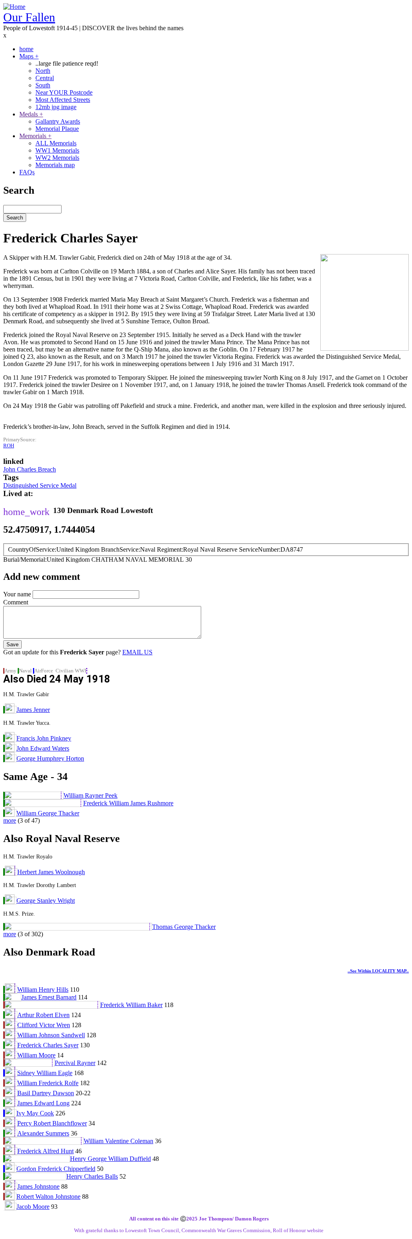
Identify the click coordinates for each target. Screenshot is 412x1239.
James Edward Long (43, 1103)
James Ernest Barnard (48, 997)
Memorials (35, 135)
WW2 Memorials (57, 157)
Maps (29, 56)
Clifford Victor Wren (43, 1025)
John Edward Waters (42, 748)
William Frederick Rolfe (47, 1083)
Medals (31, 114)
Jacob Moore (32, 1206)
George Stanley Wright (45, 900)
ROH (8, 446)
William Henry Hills (42, 989)
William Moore (36, 1055)
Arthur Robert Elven (43, 1014)
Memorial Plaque (57, 128)
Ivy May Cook (35, 1113)
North (42, 70)
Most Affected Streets (62, 99)
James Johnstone (38, 1186)
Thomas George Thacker (184, 926)
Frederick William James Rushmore (128, 803)
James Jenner (33, 709)
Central (44, 77)
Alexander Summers (43, 1133)
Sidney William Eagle (44, 1072)
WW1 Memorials (57, 150)
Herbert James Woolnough (51, 872)
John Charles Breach (29, 469)
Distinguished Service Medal (39, 485)
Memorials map (55, 164)
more (9, 820)
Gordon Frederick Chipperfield (55, 1168)
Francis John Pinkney (43, 738)
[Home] (14, 6)
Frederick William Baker (131, 1004)
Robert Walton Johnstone (48, 1196)
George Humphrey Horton (50, 758)
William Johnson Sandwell (51, 1035)
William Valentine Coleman (118, 1141)
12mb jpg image (55, 106)
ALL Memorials (55, 143)
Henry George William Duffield (110, 1158)
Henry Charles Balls (92, 1176)
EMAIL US (137, 652)
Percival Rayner (75, 1062)
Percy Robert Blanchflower (52, 1123)
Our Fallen (29, 17)
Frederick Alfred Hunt (45, 1151)
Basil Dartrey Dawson (45, 1093)
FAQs (27, 172)
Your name (17, 594)
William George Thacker (47, 813)
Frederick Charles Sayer (47, 1045)
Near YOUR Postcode (64, 92)
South (42, 85)
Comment (15, 602)
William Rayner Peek (90, 795)
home (26, 49)
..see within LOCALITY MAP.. (378, 970)
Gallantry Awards (57, 121)
